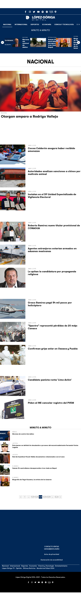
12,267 (56, 497)
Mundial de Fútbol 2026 (45, 568)
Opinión (19, 568)
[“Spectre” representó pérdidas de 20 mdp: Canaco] (12, 332)
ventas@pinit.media (51, 549)
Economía (46, 24)
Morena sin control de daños (25, 43)
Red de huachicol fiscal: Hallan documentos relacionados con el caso (38, 457)
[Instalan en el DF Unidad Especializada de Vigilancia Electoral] (12, 200)
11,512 (36, 497)
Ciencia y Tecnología (64, 24)
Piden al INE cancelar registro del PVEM (51, 402)
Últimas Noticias (29, 568)
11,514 (44, 497)
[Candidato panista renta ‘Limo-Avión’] (12, 386)
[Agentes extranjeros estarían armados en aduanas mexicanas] (12, 255)
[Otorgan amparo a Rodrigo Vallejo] (40, 91)
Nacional (7, 24)
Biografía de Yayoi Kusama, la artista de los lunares (32, 480)
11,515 (48, 497)
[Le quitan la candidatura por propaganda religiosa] (12, 278)
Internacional (21, 24)
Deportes (35, 24)
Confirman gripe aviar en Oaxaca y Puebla (53, 348)
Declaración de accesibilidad (52, 560)
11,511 (32, 497)
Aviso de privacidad (51, 554)
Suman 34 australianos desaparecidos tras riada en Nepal (54, 43)
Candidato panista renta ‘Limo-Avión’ (50, 379)
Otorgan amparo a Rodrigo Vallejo (29, 116)
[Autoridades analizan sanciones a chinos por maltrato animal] (12, 177)
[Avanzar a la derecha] (79, 24)
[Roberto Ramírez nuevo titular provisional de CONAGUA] (12, 232)
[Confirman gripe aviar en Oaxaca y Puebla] (12, 355)
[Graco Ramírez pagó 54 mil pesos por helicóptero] (12, 309)
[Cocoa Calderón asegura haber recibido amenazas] (12, 154)
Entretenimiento (61, 566)
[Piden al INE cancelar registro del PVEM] (12, 409)
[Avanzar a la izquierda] (2, 42)
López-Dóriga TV (8, 568)
